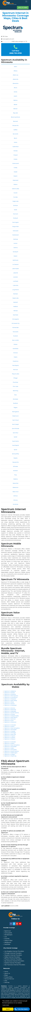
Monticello (15, 331)
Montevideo (15, 327)
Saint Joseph (15, 424)
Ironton (15, 243)
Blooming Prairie (15, 117)
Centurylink (8, 933)
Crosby (15, 167)
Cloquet (15, 155)
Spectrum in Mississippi (10, 705)
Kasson (15, 256)
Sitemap (6, 982)
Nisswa (15, 344)
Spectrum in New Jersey (10, 700)
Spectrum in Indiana (9, 737)
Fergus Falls (15, 226)
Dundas (15, 197)
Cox (5, 936)
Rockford (15, 403)
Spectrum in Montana (10, 694)
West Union (16, 491)
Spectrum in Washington (10, 752)
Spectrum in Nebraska (10, 711)
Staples (15, 458)
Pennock (15, 369)
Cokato (15, 159)
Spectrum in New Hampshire (12, 728)
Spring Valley (15, 453)
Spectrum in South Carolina (11, 712)
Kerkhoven (15, 260)
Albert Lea (15, 75)
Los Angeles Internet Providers (14, 951)
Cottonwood (15, 163)
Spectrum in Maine (9, 726)
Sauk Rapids (15, 445)
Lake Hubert (15, 268)
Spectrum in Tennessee (10, 729)
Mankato (15, 293)
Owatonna (15, 361)
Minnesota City (15, 323)
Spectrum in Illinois (9, 703)
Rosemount (15, 416)
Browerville (15, 125)
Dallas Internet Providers (12, 957)
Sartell (15, 437)
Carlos (15, 142)
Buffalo (15, 129)
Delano (15, 184)
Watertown (15, 487)
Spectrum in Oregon (9, 754)
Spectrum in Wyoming (10, 756)
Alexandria (15, 83)
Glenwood (15, 230)
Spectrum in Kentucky (10, 709)
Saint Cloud (15, 420)
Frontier (6, 938)
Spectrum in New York (10, 734)
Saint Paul (15, 432)
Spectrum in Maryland (10, 699)
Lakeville (15, 272)
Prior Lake (15, 386)
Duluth (15, 192)
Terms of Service (9, 979)
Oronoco (15, 352)
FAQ (5, 980)
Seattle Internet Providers (12, 963)
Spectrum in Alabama (10, 691)
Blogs (6, 975)
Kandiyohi (15, 251)
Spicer (15, 449)
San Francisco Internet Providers (14, 965)
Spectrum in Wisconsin (10, 722)
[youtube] (20, 923)
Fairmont (15, 214)
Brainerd (15, 121)
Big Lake (15, 113)
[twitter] (14, 923)
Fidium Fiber (8, 940)
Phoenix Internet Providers (13, 959)
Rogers (15, 407)
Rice (15, 394)
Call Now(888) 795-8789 (15, 52)
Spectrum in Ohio (9, 720)
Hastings (15, 239)
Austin (15, 96)
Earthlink (7, 944)
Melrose (16, 310)
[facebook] (11, 923)
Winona (15, 500)
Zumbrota (15, 504)
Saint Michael (15, 428)
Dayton (15, 176)
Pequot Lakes (15, 373)
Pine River (15, 382)
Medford (15, 306)
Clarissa (15, 150)
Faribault (15, 218)
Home (6, 971)
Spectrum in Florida (9, 714)
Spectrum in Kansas (9, 692)
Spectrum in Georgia (9, 731)
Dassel (15, 171)
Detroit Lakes (15, 188)
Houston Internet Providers (13, 955)
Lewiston (15, 277)
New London (15, 340)
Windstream (8, 935)
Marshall (15, 302)
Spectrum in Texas (9, 702)
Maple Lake (15, 298)
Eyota (15, 209)
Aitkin (15, 66)
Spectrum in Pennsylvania (11, 695)
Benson (15, 108)
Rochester (15, 399)
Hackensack (15, 235)
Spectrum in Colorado (10, 725)
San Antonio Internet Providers (14, 961)
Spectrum (7, 931)
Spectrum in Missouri (9, 739)
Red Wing (15, 390)
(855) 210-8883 (22, 7)
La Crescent (15, 264)
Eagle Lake (15, 201)
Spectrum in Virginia (9, 735)
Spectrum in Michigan (10, 732)
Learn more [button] (6, 1005)
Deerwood (15, 180)
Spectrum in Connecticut (10, 697)
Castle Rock (16, 146)
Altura (15, 87)
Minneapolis (15, 319)
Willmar (15, 495)
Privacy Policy (8, 977)
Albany (15, 70)
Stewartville (15, 462)
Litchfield (15, 281)
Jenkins (16, 247)
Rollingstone (15, 411)
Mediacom (7, 942)
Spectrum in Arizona (9, 708)
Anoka (15, 91)
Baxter (15, 104)
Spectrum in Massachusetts (11, 715)
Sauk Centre (15, 441)
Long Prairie (15, 289)
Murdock (15, 336)
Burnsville (15, 134)
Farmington (15, 222)
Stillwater (15, 466)
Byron (15, 138)
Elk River (15, 205)
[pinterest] (17, 923)
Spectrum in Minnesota (10, 749)
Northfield (15, 348)
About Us (7, 973)
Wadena (15, 479)
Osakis (15, 357)
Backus (15, 100)
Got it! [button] (8, 1009)
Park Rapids (15, 365)
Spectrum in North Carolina (11, 751)
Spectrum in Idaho (9, 748)
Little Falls (15, 285)
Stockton (15, 470)
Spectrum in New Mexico (10, 717)
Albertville (15, 79)
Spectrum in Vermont (10, 719)
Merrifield (15, 315)
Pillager (16, 378)
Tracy (15, 474)
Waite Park (15, 483)
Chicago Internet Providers (13, 953)
